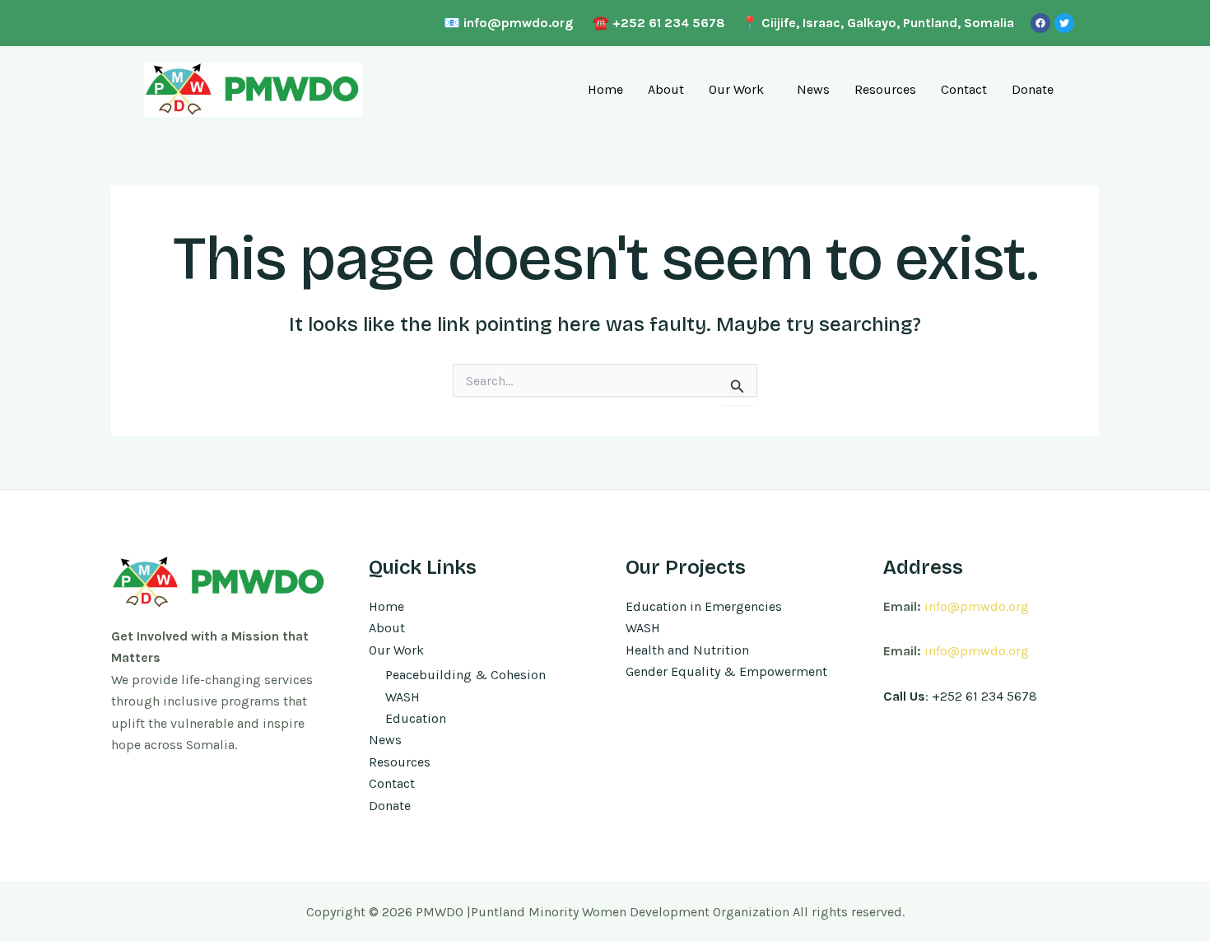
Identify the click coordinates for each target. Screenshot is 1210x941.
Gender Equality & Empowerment (726, 671)
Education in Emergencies (704, 606)
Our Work (736, 89)
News (813, 89)
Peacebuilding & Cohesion (465, 674)
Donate (1033, 89)
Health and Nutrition (687, 650)
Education (415, 718)
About (666, 89)
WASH (402, 697)
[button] (740, 90)
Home (605, 89)
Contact (964, 89)
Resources (885, 89)
